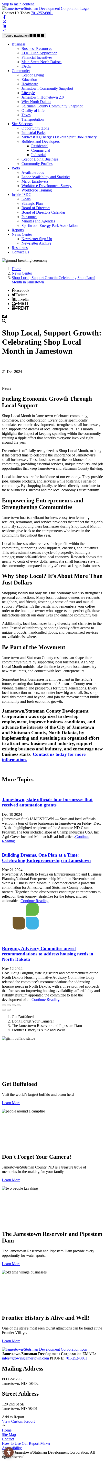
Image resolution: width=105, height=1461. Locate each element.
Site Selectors (22, 124)
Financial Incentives (36, 57)
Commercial (40, 150)
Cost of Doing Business (39, 159)
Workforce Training (36, 190)
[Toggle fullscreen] (14, 1005)
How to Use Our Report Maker (26, 1443)
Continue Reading (35, 901)
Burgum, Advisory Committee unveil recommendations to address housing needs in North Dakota (47, 954)
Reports (18, 230)
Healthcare (29, 84)
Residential (39, 146)
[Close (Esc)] (4, 1005)
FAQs (26, 66)
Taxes (26, 115)
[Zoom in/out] (19, 1005)
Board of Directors (35, 208)
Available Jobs (32, 172)
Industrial (38, 155)
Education (29, 79)
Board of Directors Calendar (43, 212)
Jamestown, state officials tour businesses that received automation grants (47, 802)
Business (18, 44)
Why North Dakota (36, 102)
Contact (8, 1439)
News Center (22, 234)
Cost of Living (32, 75)
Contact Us (20, 252)
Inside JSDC (21, 194)
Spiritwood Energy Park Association (49, 225)
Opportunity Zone (35, 128)
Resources (20, 248)
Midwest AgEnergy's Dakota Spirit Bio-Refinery (59, 137)
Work (16, 168)
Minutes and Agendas (38, 221)
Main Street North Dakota (41, 62)
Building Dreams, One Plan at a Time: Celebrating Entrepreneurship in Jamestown (46, 857)
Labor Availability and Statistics (45, 177)
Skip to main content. (18, 4)
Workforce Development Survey (46, 186)
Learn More (11, 1103)
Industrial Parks (33, 133)
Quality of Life (32, 110)
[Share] (9, 1005)
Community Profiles (36, 163)
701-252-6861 (42, 13)
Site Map (9, 1434)
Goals (26, 199)
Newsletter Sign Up (36, 239)
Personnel (29, 217)
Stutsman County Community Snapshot (52, 106)
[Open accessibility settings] (9, 1452)
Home (6, 1430)
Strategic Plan (32, 203)
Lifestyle (28, 93)
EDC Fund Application (39, 53)
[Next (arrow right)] (9, 1009)
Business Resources (36, 48)
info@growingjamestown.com (26, 1358)
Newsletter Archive (36, 243)
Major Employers (34, 181)
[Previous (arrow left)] (4, 1009)
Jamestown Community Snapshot (47, 88)
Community (21, 71)
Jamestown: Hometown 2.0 (42, 97)
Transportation (32, 119)
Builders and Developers (40, 141)
